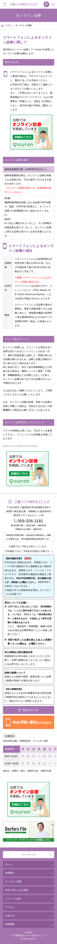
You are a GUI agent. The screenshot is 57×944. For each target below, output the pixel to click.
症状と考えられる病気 (16, 890)
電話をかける (30, 710)
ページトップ (28, 854)
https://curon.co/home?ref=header (20, 446)
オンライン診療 (13, 881)
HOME (8, 25)
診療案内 (9, 873)
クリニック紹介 (13, 898)
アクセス (9, 907)
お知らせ (9, 915)
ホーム (8, 864)
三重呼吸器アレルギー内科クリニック (29, 935)
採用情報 (9, 924)
